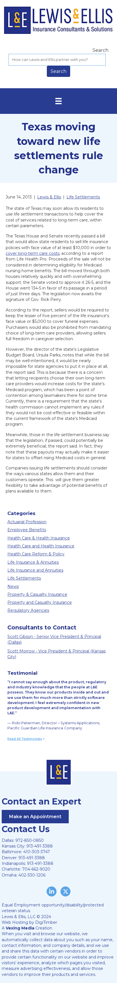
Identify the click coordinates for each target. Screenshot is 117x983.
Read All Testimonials (24, 739)
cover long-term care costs (32, 253)
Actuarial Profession (27, 521)
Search (100, 50)
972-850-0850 (29, 840)
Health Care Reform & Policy (35, 554)
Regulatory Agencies (28, 610)
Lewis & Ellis (49, 197)
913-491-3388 (39, 846)
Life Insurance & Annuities (33, 562)
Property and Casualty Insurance (39, 602)
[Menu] (58, 101)
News (13, 586)
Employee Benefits (26, 529)
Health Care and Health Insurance (40, 546)
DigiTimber (46, 922)
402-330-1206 (31, 875)
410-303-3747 (36, 851)
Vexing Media (20, 928)
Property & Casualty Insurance (37, 594)
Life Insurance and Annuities (35, 570)
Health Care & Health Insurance (38, 538)
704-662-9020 (36, 869)
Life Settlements (24, 578)
